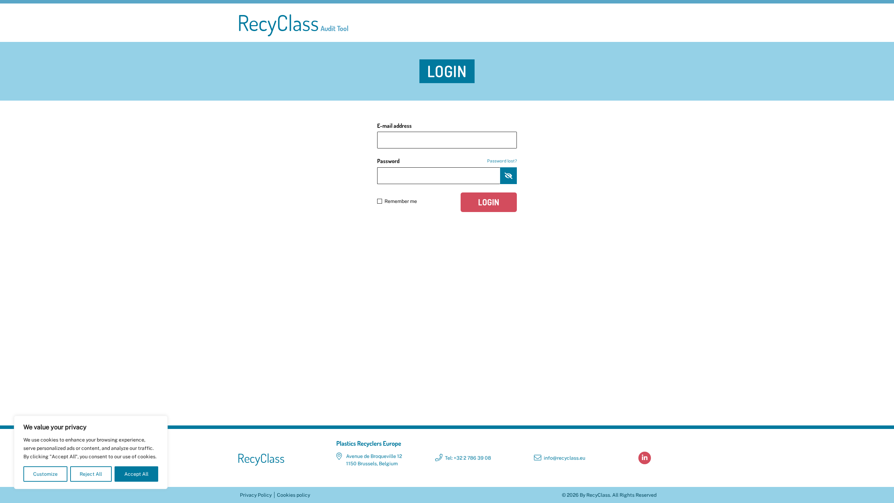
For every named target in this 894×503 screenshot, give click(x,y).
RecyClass (293, 23)
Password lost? (502, 161)
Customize (45, 474)
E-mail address (394, 125)
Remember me (400, 201)
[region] (91, 452)
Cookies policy (293, 495)
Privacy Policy (256, 495)
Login (488, 202)
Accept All (136, 474)
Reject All (91, 474)
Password (447, 161)
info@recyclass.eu (564, 458)
